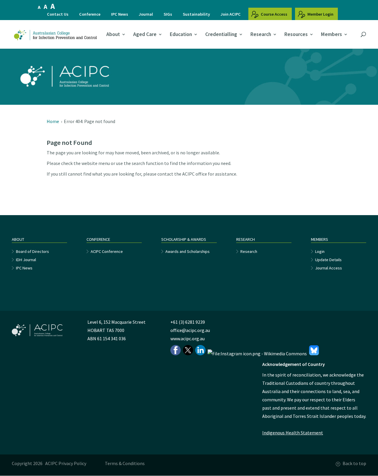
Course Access (273, 14)
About (113, 34)
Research (260, 34)
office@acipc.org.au (190, 330)
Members (331, 34)
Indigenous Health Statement (292, 433)
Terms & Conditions (125, 463)
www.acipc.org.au (187, 338)
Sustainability (196, 14)
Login (320, 251)
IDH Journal (26, 259)
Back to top (354, 463)
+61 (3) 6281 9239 (187, 322)
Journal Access (328, 268)
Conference (89, 14)
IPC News (119, 14)
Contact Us (58, 14)
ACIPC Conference (107, 251)
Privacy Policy (72, 463)
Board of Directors (32, 251)
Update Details (328, 259)
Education (181, 34)
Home (53, 121)
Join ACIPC (231, 14)
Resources (296, 34)
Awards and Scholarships (187, 251)
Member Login (320, 14)
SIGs (168, 14)
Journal (146, 14)
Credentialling (221, 34)
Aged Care (145, 34)
